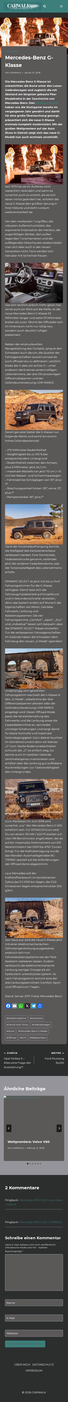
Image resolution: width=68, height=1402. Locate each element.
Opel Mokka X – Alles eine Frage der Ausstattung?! (17, 1060)
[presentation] (34, 1116)
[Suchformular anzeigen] (44, 6)
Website (12, 1333)
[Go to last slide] (8, 1128)
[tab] (27, 1163)
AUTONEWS (11, 51)
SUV (23, 1037)
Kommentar (14, 1251)
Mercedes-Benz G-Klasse (32, 1031)
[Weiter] (59, 1128)
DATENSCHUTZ (43, 1364)
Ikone (10, 1031)
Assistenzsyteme (16, 1018)
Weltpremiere (38, 1037)
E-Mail (11, 1318)
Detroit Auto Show (17, 1024)
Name (11, 1302)
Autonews (36, 1018)
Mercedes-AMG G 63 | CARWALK (40, 1222)
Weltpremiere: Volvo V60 (29, 1142)
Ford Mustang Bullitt (54, 1058)
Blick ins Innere (47, 102)
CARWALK (15, 72)
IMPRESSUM (34, 1370)
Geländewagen (41, 1024)
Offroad (11, 1037)
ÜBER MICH (22, 1364)
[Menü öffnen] (61, 6)
